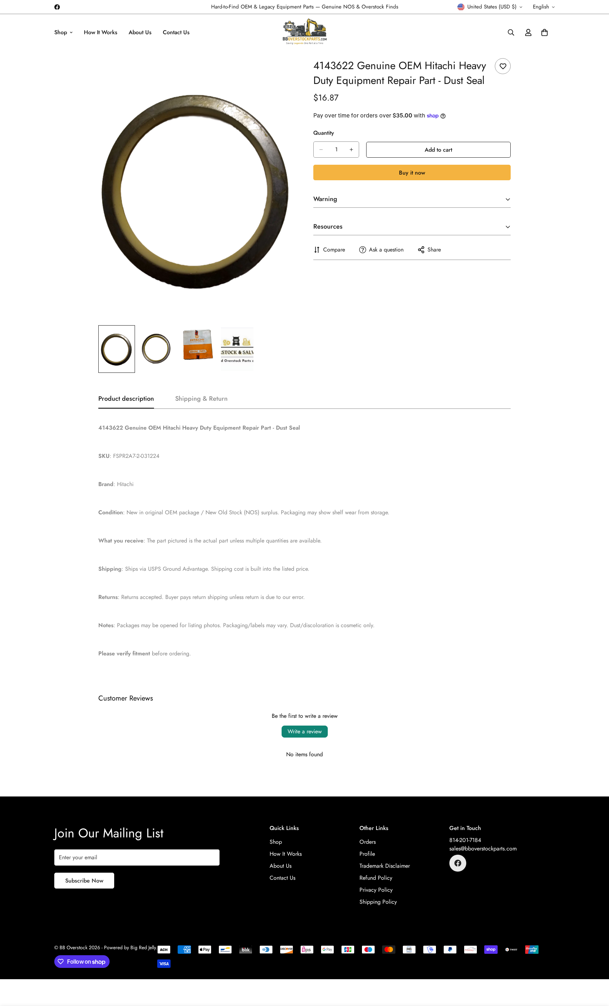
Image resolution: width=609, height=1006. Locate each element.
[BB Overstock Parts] (304, 32)
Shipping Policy (378, 902)
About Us (140, 32)
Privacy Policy (376, 890)
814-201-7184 (465, 840)
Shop (60, 32)
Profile (367, 854)
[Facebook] (57, 7)
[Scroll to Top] (595, 967)
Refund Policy (375, 878)
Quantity (323, 133)
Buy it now (412, 173)
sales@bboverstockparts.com (483, 848)
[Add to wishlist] (503, 66)
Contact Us (176, 32)
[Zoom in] (281, 71)
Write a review (305, 731)
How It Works (100, 32)
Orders (367, 842)
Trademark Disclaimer (384, 866)
